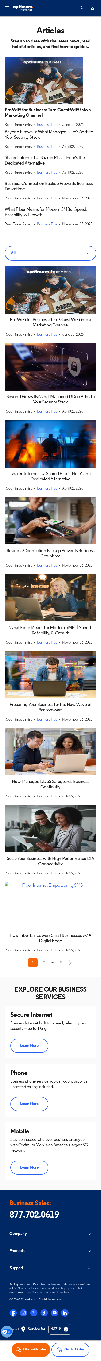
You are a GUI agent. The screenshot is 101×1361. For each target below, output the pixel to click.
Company (18, 1234)
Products (17, 1251)
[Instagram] (23, 1313)
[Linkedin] (65, 1313)
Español (14, 1329)
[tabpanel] (50, 616)
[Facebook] (13, 1313)
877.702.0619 (34, 1215)
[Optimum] (23, 8)
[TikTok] (44, 1313)
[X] (34, 1313)
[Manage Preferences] (7, 1332)
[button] (83, 8)
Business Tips (47, 125)
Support (16, 1268)
